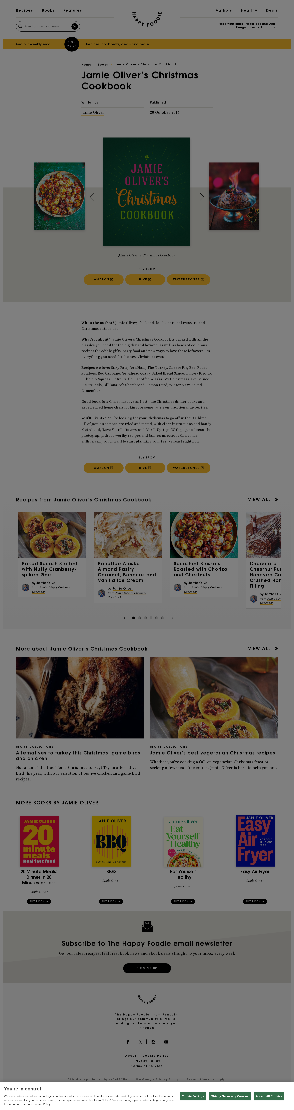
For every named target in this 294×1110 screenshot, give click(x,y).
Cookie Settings (193, 1096)
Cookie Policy (41, 1104)
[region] (147, 1096)
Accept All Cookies (269, 1096)
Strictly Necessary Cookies (230, 1096)
